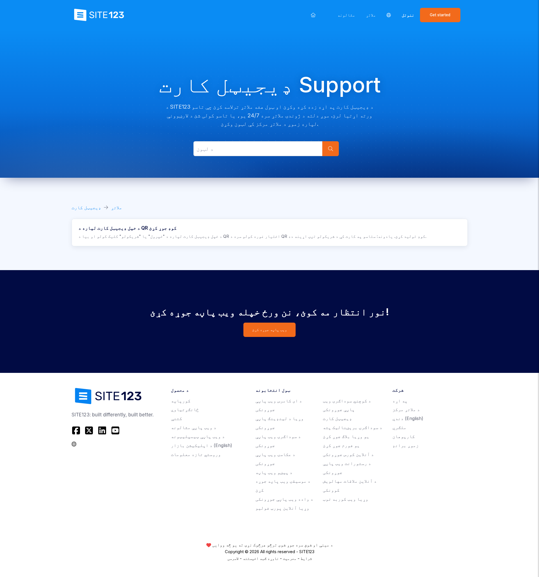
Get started (440, 15)
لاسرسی (233, 558)
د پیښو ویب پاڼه (274, 472)
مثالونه (346, 15)
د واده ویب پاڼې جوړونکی (284, 499)
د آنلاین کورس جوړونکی (348, 454)
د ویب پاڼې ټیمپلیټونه (198, 436)
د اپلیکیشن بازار (201, 445)
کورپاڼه (181, 400)
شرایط (306, 558)
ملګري (399, 427)
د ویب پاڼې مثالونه (193, 427)
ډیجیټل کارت (86, 207)
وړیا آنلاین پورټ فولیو (282, 508)
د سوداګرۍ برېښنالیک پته (352, 427)
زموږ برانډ (405, 445)
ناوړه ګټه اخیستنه (261, 558)
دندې (407, 418)
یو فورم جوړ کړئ (341, 445)
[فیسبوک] (77, 431)
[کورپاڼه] (313, 14)
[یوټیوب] (115, 431)
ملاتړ (371, 15)
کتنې (176, 418)
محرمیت (289, 558)
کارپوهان (403, 436)
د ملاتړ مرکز (406, 409)
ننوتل (408, 15)
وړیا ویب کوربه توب (345, 499)
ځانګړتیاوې (185, 409)
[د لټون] (330, 148)
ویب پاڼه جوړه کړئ (269, 329)
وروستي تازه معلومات (196, 454)
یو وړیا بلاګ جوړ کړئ (346, 436)
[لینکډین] (102, 431)
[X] (89, 431)
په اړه (400, 400)
